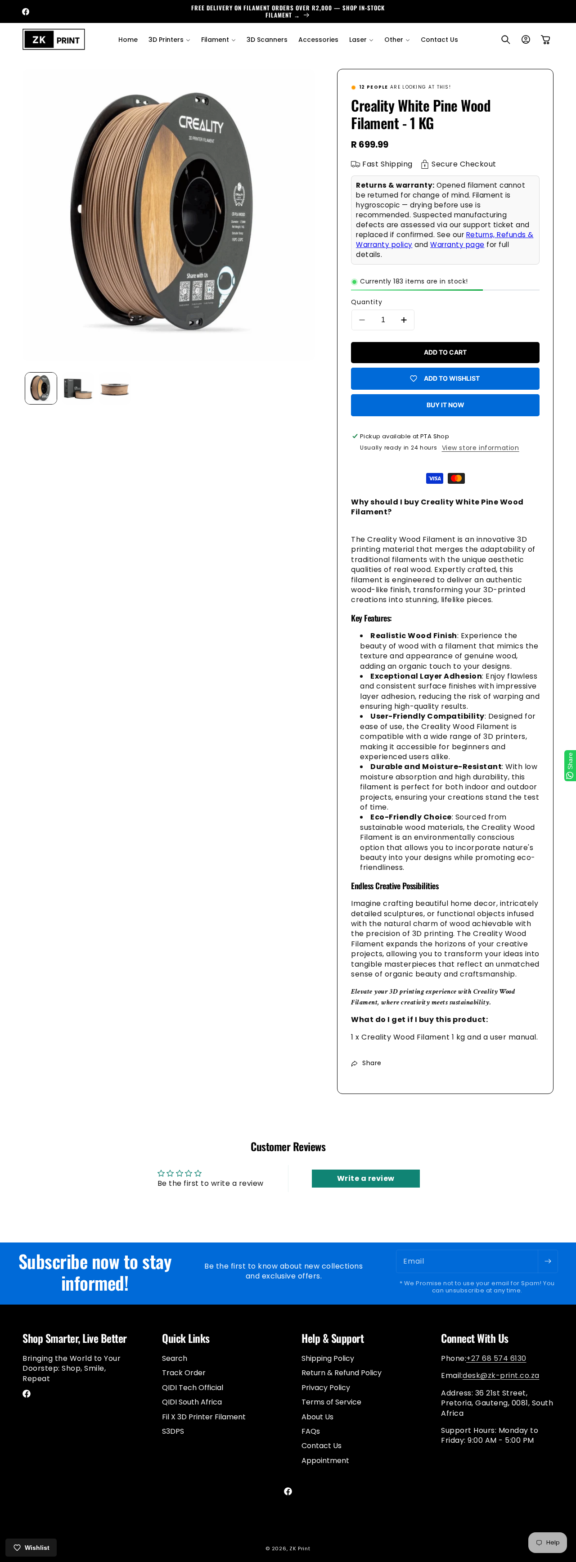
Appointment (325, 1460)
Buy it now (445, 405)
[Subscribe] (548, 1261)
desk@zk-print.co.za (501, 1375)
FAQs (311, 1431)
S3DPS (173, 1431)
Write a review (366, 1178)
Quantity (366, 301)
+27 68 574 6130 (496, 1358)
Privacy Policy (326, 1387)
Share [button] (372, 1062)
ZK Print (299, 1548)
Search (174, 1359)
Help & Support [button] (333, 1338)
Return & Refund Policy (342, 1373)
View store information (480, 447)
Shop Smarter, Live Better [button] (74, 1338)
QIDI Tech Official (192, 1387)
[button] (169, 39)
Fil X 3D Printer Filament (204, 1416)
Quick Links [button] (186, 1338)
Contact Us (322, 1445)
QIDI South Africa (192, 1402)
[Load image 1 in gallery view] (41, 388)
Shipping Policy (328, 1359)
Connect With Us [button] (474, 1338)
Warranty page (457, 244)
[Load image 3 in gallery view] (115, 388)
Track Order (184, 1373)
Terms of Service (331, 1402)
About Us (317, 1416)
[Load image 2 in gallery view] (78, 388)
